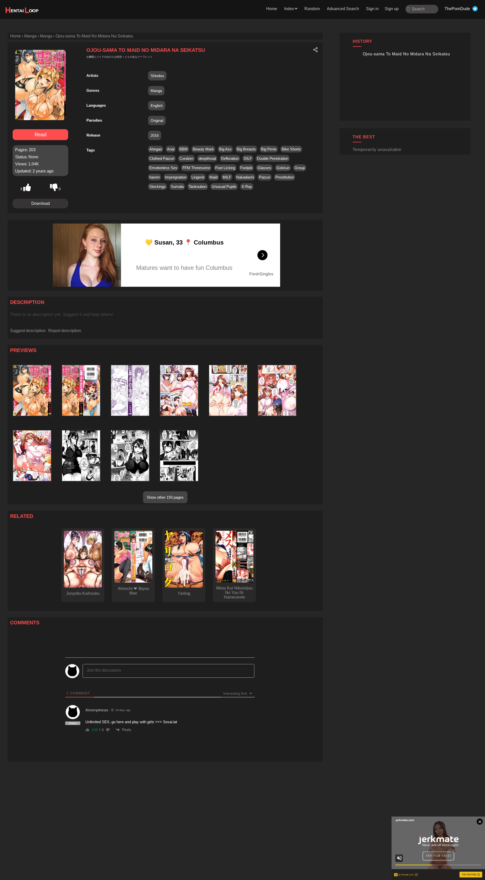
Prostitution (284, 177)
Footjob (246, 168)
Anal (170, 149)
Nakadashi (245, 177)
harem (154, 177)
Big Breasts (246, 149)
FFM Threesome (196, 168)
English (157, 105)
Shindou (157, 76)
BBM (183, 149)
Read (40, 134)
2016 (155, 135)
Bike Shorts (291, 149)
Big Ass (225, 149)
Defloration (230, 158)
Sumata (177, 186)
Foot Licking (225, 168)
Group (300, 168)
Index (289, 9)
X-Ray (246, 186)
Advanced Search (343, 9)
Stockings (157, 186)
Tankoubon (198, 186)
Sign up (392, 9)
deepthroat (207, 158)
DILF (248, 158)
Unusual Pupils (224, 186)
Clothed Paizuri (161, 158)
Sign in (372, 9)
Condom (186, 158)
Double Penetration (272, 158)
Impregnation (175, 177)
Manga (156, 91)
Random (312, 9)
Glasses (264, 168)
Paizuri (264, 177)
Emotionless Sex (163, 168)
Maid (213, 177)
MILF (227, 177)
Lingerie (197, 177)
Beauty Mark (203, 149)
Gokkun (282, 168)
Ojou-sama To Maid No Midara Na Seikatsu (406, 54)
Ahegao (155, 149)
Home (271, 9)
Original (157, 120)
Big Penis (269, 149)
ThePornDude (457, 9)
